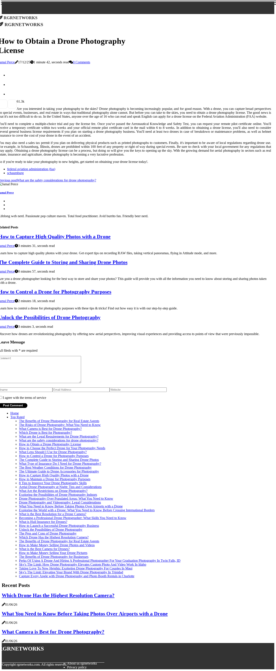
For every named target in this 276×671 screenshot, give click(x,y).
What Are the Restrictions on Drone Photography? (53, 491)
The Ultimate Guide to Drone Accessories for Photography (59, 471)
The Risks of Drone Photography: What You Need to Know (60, 425)
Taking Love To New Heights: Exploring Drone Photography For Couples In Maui (75, 568)
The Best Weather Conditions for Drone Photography (55, 467)
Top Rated (17, 417)
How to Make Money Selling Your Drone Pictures (53, 553)
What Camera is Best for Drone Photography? (50, 429)
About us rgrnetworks (82, 663)
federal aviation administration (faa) (31, 169)
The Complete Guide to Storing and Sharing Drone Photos (59, 460)
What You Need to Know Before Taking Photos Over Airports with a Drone (71, 506)
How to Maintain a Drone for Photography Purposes (54, 479)
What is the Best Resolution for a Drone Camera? (52, 514)
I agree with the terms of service (24, 397)
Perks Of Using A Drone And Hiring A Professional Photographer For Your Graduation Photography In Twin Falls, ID (99, 560)
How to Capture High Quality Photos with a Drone (54, 475)
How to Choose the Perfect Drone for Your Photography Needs (62, 448)
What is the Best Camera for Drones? (44, 549)
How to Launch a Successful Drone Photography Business (59, 525)
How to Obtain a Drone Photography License (50, 444)
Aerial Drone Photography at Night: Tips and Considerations (60, 487)
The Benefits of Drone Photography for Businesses (53, 557)
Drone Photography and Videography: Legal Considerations (60, 502)
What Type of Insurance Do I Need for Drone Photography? (60, 463)
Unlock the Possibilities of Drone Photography (50, 529)
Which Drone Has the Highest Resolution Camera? (54, 537)
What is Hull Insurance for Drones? (43, 522)
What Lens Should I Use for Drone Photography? (53, 452)
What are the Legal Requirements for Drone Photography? (59, 436)
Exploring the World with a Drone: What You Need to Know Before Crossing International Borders (87, 510)
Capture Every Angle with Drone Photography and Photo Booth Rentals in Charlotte (76, 576)
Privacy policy (77, 667)
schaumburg (15, 173)
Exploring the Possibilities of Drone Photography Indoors (58, 494)
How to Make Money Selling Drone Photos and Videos (57, 545)
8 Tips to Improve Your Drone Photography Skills (53, 483)
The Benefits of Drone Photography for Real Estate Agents (59, 421)
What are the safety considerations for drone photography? (58, 440)
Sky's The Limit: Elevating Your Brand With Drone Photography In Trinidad (71, 572)
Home (14, 413)
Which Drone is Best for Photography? (45, 432)
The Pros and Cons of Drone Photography (48, 533)
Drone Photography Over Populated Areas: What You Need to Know (66, 498)
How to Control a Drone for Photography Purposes (54, 456)
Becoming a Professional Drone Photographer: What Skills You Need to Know (72, 518)
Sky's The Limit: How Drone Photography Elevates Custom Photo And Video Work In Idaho (82, 564)
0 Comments (81, 62)
